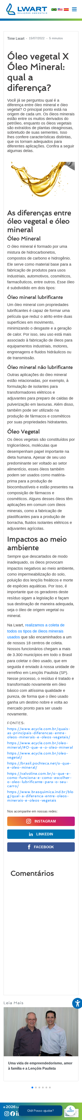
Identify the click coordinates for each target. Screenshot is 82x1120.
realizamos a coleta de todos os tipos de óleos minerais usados (36, 631)
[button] (32, 1087)
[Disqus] (41, 933)
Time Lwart (15, 38)
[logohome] (26, 9)
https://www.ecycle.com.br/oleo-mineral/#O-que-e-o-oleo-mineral (40, 745)
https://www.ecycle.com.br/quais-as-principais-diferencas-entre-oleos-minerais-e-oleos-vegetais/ (38, 733)
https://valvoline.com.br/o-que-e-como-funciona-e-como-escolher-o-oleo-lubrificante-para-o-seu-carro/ (39, 779)
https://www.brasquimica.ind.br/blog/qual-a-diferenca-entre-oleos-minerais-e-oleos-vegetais (40, 796)
